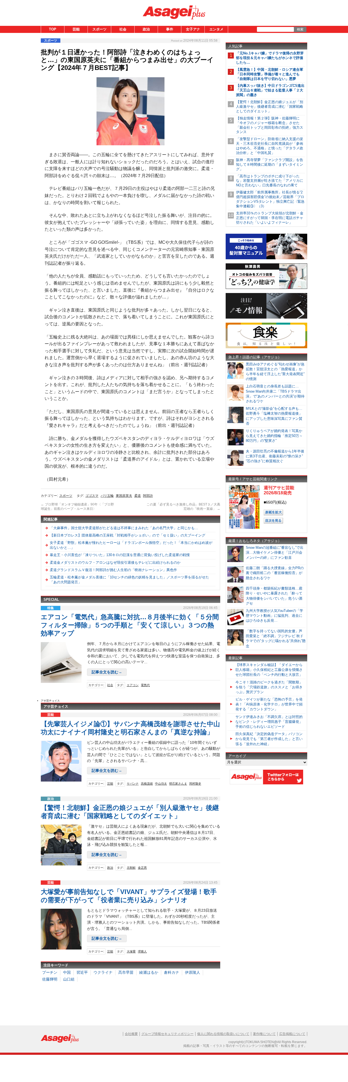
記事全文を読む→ (107, 672)
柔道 (137, 496)
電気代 (145, 685)
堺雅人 (142, 951)
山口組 (68, 979)
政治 (146, 29)
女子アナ (193, 29)
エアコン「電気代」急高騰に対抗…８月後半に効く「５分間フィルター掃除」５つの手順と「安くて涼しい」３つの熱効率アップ (130, 625)
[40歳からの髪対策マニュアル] (266, 258)
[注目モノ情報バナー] (266, 317)
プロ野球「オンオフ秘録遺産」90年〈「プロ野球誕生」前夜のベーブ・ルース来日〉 (77, 507)
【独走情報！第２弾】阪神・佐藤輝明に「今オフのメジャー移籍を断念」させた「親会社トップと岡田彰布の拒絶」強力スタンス (269, 125)
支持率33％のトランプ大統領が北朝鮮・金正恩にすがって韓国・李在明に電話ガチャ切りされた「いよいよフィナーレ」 (269, 217)
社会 (122, 29)
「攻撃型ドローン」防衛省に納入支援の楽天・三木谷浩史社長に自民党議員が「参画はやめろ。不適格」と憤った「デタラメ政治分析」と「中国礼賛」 (269, 146)
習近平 (82, 972)
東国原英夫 (124, 496)
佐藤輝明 (49, 979)
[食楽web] (266, 347)
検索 (300, 29)
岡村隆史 (195, 783)
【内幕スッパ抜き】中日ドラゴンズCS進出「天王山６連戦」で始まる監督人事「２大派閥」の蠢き (270, 90)
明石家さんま (178, 783)
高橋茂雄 (147, 783)
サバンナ (133, 783)
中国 (67, 972)
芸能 (76, 29)
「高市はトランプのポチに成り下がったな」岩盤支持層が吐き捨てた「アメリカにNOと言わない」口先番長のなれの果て (269, 180)
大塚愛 (131, 951)
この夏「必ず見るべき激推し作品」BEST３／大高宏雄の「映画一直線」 (183, 507)
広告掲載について (292, 1034)
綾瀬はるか (148, 972)
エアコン (133, 685)
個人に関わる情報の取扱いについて (223, 1034)
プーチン (49, 972)
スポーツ (99, 29)
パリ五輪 (107, 496)
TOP (52, 29)
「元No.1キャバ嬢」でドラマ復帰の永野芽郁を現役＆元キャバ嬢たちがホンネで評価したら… (270, 57)
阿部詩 (148, 496)
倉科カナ (171, 972)
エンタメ (216, 29)
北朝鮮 (131, 867)
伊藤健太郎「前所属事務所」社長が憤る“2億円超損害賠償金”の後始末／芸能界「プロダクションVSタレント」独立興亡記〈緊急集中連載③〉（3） (270, 199)
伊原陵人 (192, 972)
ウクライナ (103, 972)
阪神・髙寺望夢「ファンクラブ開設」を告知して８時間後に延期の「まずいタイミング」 (269, 164)
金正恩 (142, 867)
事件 (169, 29)
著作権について (264, 1034)
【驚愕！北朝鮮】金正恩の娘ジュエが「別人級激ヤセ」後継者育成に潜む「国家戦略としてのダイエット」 (269, 106)
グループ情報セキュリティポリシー (167, 1034)
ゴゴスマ (91, 496)
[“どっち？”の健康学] (266, 287)
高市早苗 (125, 972)
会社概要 (131, 1034)
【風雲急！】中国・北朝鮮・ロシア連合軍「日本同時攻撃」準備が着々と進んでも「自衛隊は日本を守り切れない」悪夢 (269, 74)
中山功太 (161, 783)
